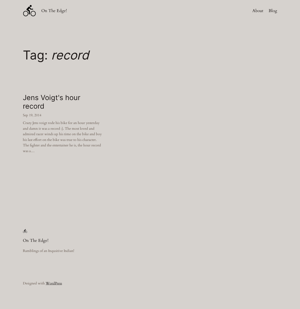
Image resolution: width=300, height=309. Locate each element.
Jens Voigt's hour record (51, 101)
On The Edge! (54, 11)
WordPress (54, 283)
